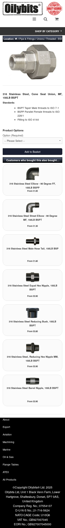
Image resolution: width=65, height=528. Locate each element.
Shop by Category (47, 31)
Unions (40, 38)
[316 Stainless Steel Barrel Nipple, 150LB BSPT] (32, 380)
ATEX (6, 472)
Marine (6, 449)
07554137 (45, 506)
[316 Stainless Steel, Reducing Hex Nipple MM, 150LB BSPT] (32, 347)
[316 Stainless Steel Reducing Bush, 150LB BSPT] (32, 312)
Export (6, 427)
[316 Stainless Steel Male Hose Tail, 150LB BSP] (32, 241)
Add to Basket (32, 151)
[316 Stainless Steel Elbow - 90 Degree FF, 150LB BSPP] (32, 173)
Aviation (7, 434)
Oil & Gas (8, 457)
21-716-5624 (41, 510)
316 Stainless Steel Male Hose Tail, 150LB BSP (32, 248)
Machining (8, 442)
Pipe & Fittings (27, 38)
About (6, 419)
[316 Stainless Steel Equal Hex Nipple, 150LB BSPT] (32, 277)
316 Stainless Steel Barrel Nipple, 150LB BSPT (32, 388)
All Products (9, 479)
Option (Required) (13, 135)
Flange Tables (11, 464)
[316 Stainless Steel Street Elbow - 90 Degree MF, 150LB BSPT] (32, 207)
